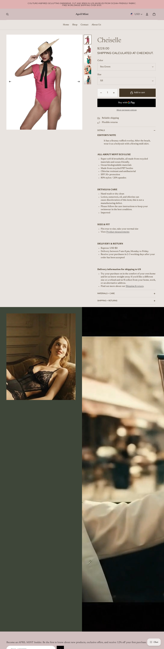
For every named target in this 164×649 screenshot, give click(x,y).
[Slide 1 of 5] (87, 39)
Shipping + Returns (107, 300)
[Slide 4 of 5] (87, 69)
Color (100, 60)
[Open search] (7, 14)
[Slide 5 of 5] (87, 79)
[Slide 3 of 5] (87, 59)
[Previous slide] (9, 82)
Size (99, 75)
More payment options (127, 110)
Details (101, 130)
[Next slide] (79, 82)
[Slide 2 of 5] (87, 49)
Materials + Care (106, 293)
